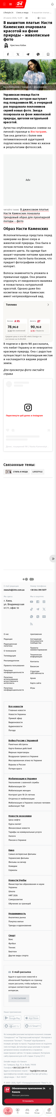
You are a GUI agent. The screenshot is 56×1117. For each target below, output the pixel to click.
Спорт (12, 935)
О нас (6, 634)
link (31, 601)
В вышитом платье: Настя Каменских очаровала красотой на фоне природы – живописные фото (42, 13)
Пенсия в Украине (17, 840)
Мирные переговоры (19, 752)
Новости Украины (17, 714)
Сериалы (13, 870)
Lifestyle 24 (8, 13)
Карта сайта (35, 683)
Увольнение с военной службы (24, 782)
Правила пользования (14, 666)
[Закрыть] (50, 1088)
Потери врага (15, 768)
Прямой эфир (15, 718)
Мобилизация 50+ (17, 786)
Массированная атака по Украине (25, 760)
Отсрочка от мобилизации (21, 798)
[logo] (19, 4)
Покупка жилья (16, 921)
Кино (11, 850)
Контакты (34, 662)
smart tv (12, 1025)
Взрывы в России (17, 764)
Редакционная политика (10, 645)
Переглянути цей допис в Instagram (24, 415)
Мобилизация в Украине (23, 778)
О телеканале (10, 651)
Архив (33, 678)
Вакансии (34, 667)
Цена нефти (14, 820)
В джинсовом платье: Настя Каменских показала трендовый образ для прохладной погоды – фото (26, 215)
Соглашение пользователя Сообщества (36, 641)
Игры (32, 688)
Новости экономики (20, 816)
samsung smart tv (33, 1025)
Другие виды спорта (18, 955)
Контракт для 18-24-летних (22, 794)
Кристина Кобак (18, 45)
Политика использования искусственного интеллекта (11, 680)
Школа (12, 891)
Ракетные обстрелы (18, 744)
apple (33, 1017)
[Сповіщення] (52, 4)
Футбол (12, 943)
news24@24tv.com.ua (14, 590)
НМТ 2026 (13, 895)
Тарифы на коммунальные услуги (25, 832)
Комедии (13, 866)
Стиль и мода (22, 13)
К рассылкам (19, 998)
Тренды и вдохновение (20, 925)
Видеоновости (16, 722)
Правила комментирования (38, 649)
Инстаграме (38, 131)
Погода (12, 730)
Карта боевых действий (20, 748)
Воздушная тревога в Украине (23, 756)
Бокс (11, 939)
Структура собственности (37, 672)
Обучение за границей (20, 903)
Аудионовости (15, 726)
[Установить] (28, 1095)
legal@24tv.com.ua (38, 1071)
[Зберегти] (48, 54)
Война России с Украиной (23, 740)
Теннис (12, 947)
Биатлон (13, 951)
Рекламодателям (11, 661)
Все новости (16, 706)
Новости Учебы (17, 880)
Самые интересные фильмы (22, 854)
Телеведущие (10, 656)
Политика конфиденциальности (14, 671)
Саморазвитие (16, 899)
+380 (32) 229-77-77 (21, 1068)
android (12, 1017)
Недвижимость (17, 913)
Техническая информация (36, 656)
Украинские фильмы (19, 858)
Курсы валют (15, 824)
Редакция (8, 639)
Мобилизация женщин (20, 790)
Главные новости (17, 710)
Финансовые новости (19, 828)
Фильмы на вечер (17, 862)
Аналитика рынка (17, 917)
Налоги (12, 836)
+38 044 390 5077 (38, 590)
